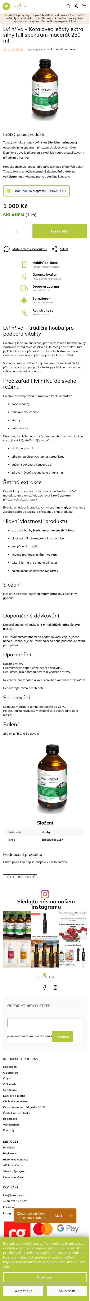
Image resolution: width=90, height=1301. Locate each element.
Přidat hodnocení (20, 877)
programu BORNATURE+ (49, 191)
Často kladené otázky (16, 1113)
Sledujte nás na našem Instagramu (46, 904)
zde (6, 1266)
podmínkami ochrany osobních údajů (29, 1036)
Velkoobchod (11, 1124)
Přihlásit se (62, 1036)
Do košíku (59, 231)
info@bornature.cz (14, 1195)
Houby (46, 832)
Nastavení (45, 1277)
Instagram (55, 987)
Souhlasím (67, 1291)
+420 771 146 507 (34, 987)
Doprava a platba (14, 1095)
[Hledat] (69, 6)
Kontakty (8, 1130)
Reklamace (10, 1118)
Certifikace (10, 1089)
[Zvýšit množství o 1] (23, 232)
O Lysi (6, 1078)
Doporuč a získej (13, 1177)
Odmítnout (23, 1291)
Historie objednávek (15, 1159)
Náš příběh (10, 1066)
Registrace (10, 1153)
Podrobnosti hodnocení (61, 49)
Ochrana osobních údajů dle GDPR (24, 1107)
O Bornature (10, 1072)
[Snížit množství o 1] (10, 232)
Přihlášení (9, 1147)
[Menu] (6, 6)
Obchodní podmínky (15, 1101)
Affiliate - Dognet (13, 1165)
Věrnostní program (14, 1171)
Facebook (44, 987)
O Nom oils (9, 1084)
